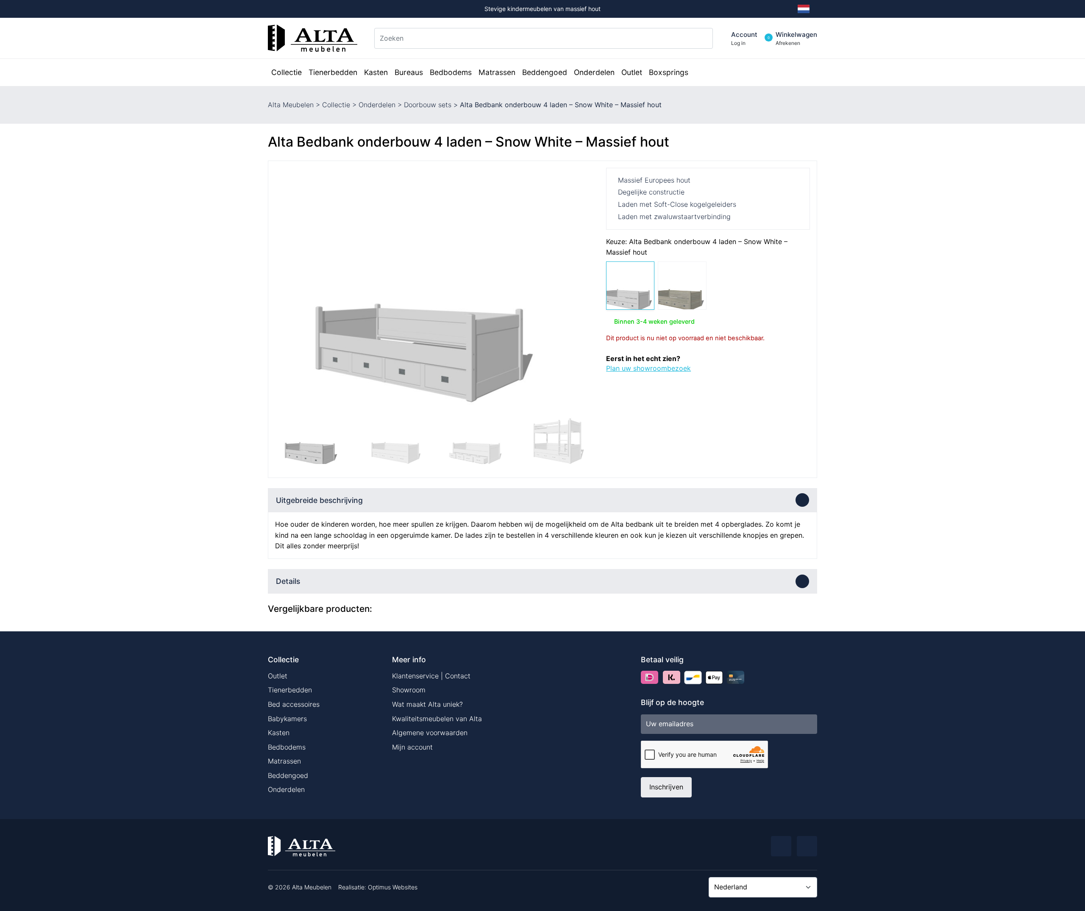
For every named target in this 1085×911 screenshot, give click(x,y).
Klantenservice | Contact (431, 676)
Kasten (278, 732)
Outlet (277, 676)
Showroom (409, 690)
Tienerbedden (290, 690)
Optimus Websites (392, 887)
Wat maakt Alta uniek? (427, 704)
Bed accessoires (294, 704)
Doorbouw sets (427, 104)
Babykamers (287, 718)
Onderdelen (377, 104)
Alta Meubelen (291, 104)
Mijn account (412, 747)
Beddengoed (288, 775)
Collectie (336, 104)
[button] (586, 288)
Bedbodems (287, 747)
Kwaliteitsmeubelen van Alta (437, 718)
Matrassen (284, 761)
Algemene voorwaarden (429, 732)
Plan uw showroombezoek (648, 368)
